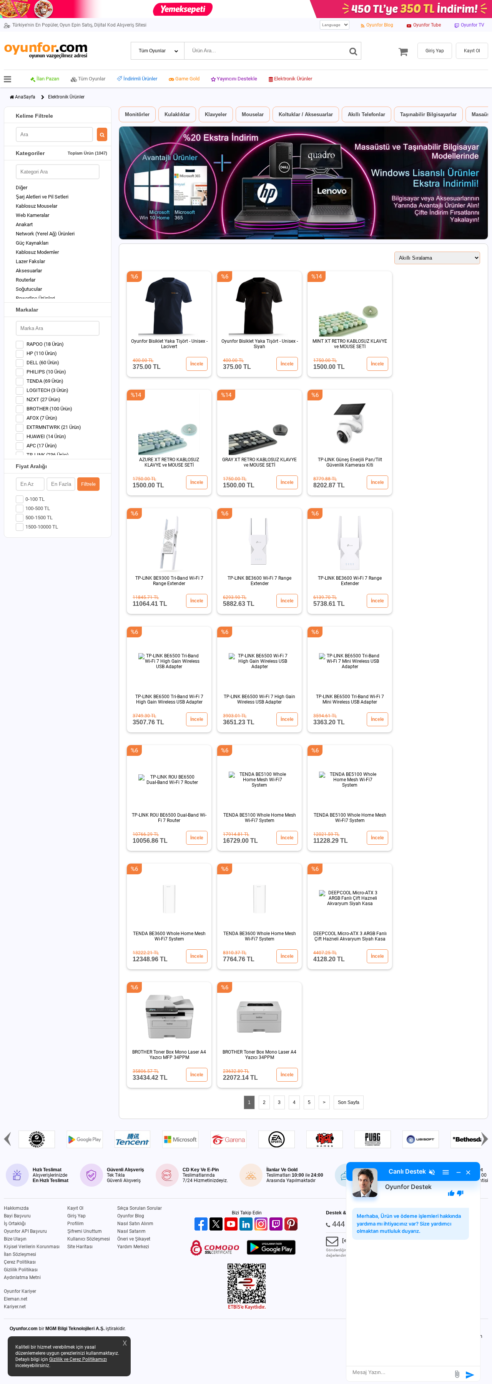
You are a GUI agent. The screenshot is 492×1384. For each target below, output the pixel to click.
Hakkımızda (16, 1208)
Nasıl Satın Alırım (135, 1223)
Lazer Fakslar (30, 261)
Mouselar (253, 114)
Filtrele (88, 484)
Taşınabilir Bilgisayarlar (428, 114)
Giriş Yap (76, 1216)
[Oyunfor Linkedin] (246, 1224)
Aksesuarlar (29, 270)
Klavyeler (216, 114)
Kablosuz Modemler (37, 252)
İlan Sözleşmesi (20, 1254)
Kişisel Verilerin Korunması (32, 1246)
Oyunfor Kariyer (20, 1291)
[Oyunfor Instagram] (261, 1224)
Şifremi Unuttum (84, 1231)
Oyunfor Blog (130, 1216)
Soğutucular (29, 289)
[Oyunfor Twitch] (276, 1224)
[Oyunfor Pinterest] (291, 1224)
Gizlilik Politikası (21, 1269)
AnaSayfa (25, 97)
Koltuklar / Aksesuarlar (306, 114)
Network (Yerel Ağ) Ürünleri (45, 234)
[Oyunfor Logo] (45, 50)
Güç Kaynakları (32, 243)
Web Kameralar (32, 215)
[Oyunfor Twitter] (216, 1224)
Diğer (21, 187)
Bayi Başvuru (17, 1216)
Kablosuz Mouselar (36, 206)
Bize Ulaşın (15, 1239)
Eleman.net (15, 1299)
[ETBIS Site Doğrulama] (247, 1308)
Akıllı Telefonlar (366, 114)
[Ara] (353, 51)
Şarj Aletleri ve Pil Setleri (42, 197)
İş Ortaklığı (15, 1223)
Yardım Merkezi (133, 1246)
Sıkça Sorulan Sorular (139, 1208)
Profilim (75, 1223)
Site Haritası (80, 1246)
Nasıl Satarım (131, 1231)
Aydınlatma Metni (22, 1277)
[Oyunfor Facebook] (201, 1224)
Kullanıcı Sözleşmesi (88, 1239)
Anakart (24, 224)
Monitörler (137, 114)
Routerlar (25, 280)
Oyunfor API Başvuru (25, 1231)
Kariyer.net (15, 1306)
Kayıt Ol (75, 1208)
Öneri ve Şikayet (133, 1239)
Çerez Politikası (20, 1262)
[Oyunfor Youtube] (231, 1224)
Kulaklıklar (177, 114)
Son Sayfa (348, 1102)
